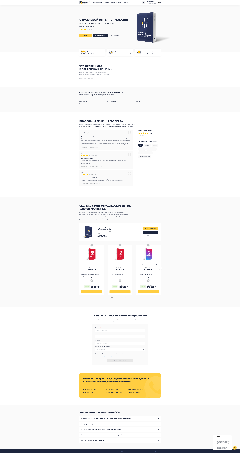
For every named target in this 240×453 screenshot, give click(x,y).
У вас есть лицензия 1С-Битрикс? (103, 346)
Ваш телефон (98, 334)
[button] (160, 268)
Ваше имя (97, 327)
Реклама (107, 2)
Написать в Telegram (115, 392)
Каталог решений (97, 2)
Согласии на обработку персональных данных (105, 356)
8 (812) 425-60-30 (90, 392)
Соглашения (82, 451)
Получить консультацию (150, 228)
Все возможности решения (86, 78)
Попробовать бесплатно (100, 35)
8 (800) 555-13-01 (151, 1)
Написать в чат (135, 392)
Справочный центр (116, 2)
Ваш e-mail (98, 340)
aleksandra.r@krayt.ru (137, 389)
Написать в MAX (113, 389)
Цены (85, 35)
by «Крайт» (158, 451)
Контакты (126, 2)
